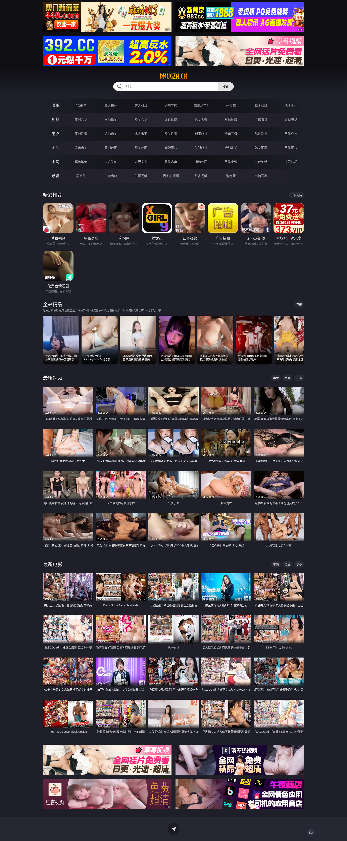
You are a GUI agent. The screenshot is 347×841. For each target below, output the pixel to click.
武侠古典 (170, 162)
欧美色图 (141, 148)
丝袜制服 (231, 120)
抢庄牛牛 (291, 105)
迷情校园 (201, 162)
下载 (299, 304)
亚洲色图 (110, 148)
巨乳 (287, 378)
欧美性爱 (170, 134)
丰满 (276, 564)
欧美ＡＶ (141, 120)
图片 (55, 147)
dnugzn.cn (173, 76)
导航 (55, 175)
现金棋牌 (261, 105)
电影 (55, 133)
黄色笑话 (261, 162)
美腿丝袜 (201, 148)
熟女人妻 (201, 120)
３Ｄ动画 (170, 120)
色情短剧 (261, 176)
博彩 (55, 105)
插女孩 (81, 176)
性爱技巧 (291, 162)
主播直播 (261, 120)
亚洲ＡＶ (81, 120)
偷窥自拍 (81, 148)
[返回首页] (311, 832)
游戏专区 (170, 105)
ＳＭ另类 (291, 120)
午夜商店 (110, 176)
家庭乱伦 (110, 162)
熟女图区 (261, 148)
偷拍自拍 (110, 134)
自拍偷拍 (110, 120)
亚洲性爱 (81, 134)
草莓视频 (141, 176)
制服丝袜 (201, 134)
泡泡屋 (231, 176)
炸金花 (231, 105)
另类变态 (291, 134)
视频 (55, 119)
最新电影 (52, 564)
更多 (299, 378)
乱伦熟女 (261, 134)
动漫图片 (170, 148)
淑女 (287, 564)
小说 (55, 161)
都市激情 (81, 162)
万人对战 (141, 105)
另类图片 (291, 148)
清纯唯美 (231, 148)
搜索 (225, 86)
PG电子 (81, 105)
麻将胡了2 (201, 105)
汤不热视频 (171, 176)
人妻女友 (141, 162)
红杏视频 (201, 176)
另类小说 (231, 162)
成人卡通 (141, 134)
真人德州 (110, 105)
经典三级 (231, 134)
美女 (276, 378)
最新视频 (52, 377)
